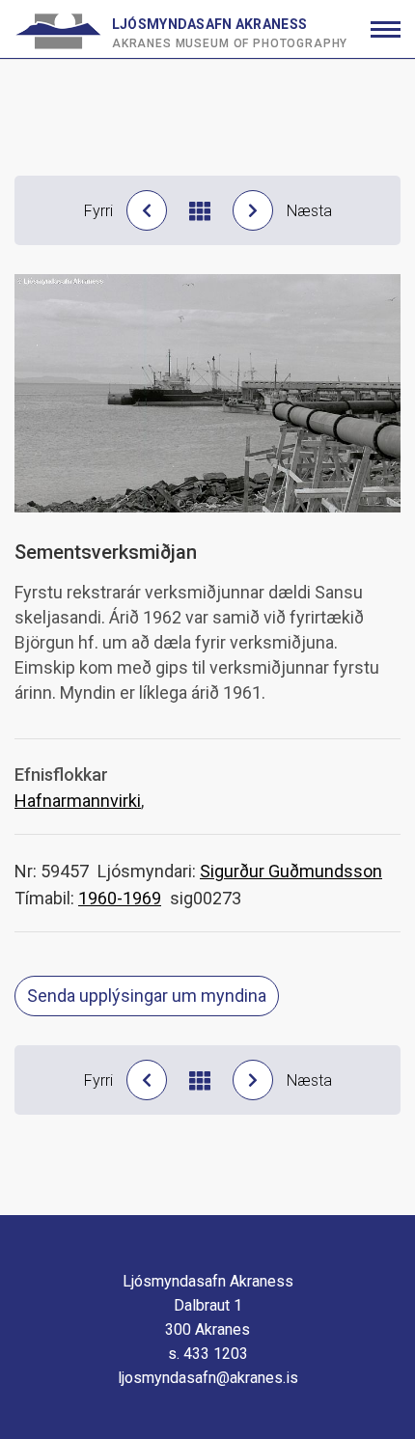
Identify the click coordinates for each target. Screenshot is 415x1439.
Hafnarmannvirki (77, 800)
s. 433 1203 (208, 1353)
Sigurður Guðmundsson (291, 871)
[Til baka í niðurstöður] (200, 211)
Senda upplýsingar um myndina (146, 995)
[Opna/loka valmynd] (385, 29)
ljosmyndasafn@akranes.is (208, 1378)
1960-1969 (119, 898)
